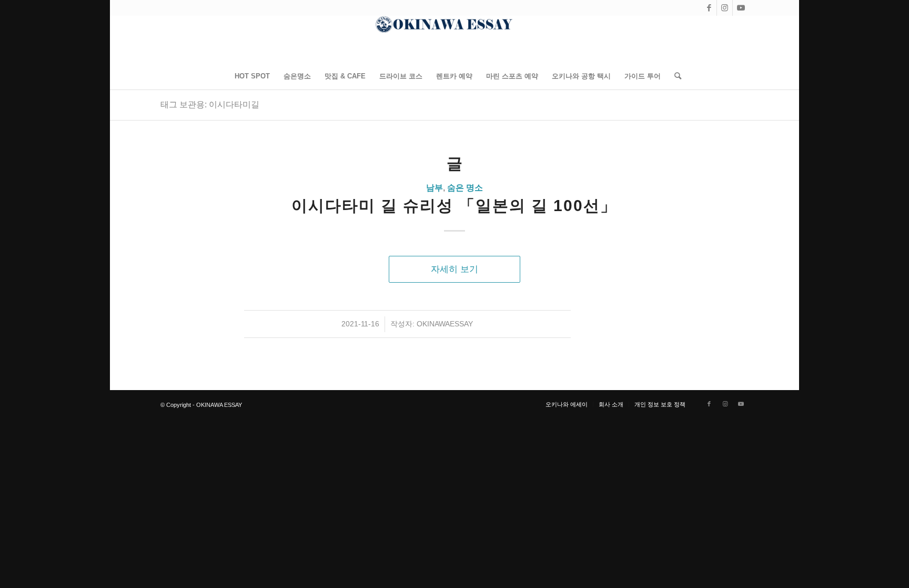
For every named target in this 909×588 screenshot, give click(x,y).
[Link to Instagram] (724, 8)
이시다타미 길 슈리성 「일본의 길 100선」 (454, 205)
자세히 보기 (454, 269)
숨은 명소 (465, 187)
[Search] (674, 76)
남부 (434, 187)
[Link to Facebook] (708, 8)
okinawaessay (445, 324)
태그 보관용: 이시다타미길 (209, 104)
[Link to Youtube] (741, 8)
